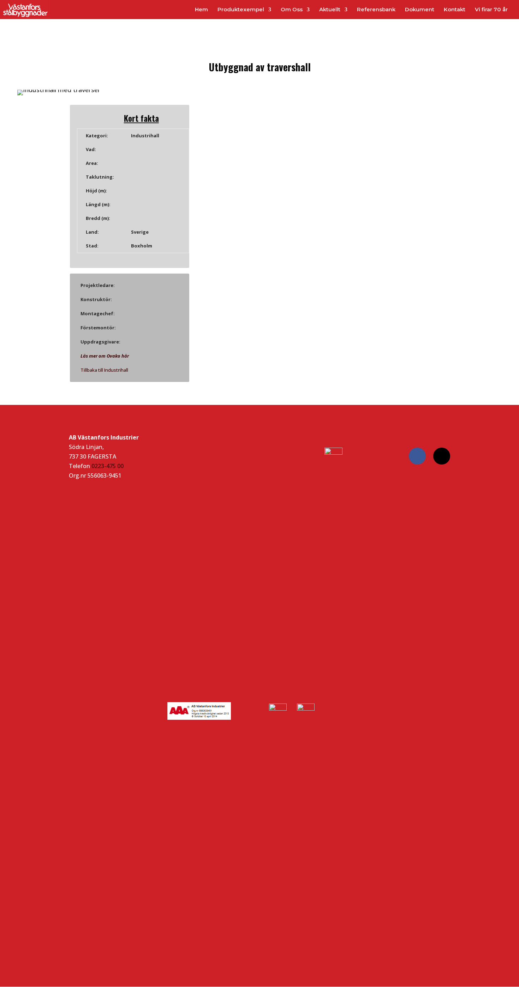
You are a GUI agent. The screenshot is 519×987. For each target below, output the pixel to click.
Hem (201, 10)
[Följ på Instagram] (441, 456)
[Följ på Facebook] (417, 456)
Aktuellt (329, 10)
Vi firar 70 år (491, 10)
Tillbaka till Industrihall (104, 370)
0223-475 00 (107, 466)
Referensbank (376, 10)
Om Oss (292, 10)
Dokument (419, 10)
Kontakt (454, 10)
